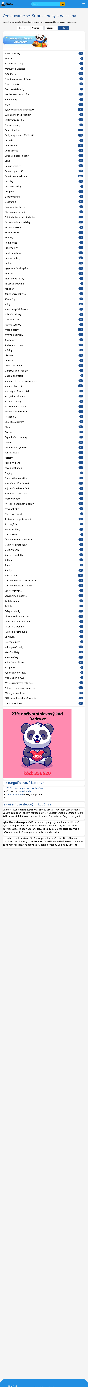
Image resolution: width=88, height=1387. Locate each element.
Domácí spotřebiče (43, 171)
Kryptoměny (43, 339)
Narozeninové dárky (43, 406)
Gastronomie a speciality (43, 222)
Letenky (43, 360)
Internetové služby (43, 278)
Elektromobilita (43, 196)
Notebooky (43, 416)
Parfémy (43, 457)
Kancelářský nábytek (43, 293)
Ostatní (43, 442)
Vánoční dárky (43, 652)
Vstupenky (43, 667)
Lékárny (43, 355)
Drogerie (43, 191)
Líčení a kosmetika (43, 365)
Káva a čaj (43, 299)
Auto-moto (43, 73)
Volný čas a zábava (43, 662)
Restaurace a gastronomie (43, 519)
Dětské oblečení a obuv (43, 155)
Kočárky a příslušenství (43, 309)
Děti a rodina (43, 145)
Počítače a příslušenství (43, 483)
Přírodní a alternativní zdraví (43, 503)
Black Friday (43, 99)
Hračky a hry (43, 247)
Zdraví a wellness (43, 703)
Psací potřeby (43, 508)
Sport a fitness (43, 575)
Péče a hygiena (43, 462)
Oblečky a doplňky (43, 421)
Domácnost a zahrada (43, 176)
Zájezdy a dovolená (43, 693)
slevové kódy (24, 791)
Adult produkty (43, 53)
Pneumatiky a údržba (43, 478)
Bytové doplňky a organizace (43, 109)
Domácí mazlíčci (43, 165)
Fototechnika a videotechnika (43, 217)
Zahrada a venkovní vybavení (43, 688)
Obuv (43, 427)
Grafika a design (43, 227)
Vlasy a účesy (43, 657)
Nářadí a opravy (43, 401)
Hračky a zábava (43, 253)
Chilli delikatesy (43, 125)
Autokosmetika (43, 84)
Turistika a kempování (43, 631)
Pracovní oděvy (43, 498)
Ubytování (43, 636)
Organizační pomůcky (43, 437)
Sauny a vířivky (43, 529)
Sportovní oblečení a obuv (43, 585)
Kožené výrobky (43, 324)
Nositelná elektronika (43, 411)
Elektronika (43, 201)
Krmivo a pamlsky (43, 334)
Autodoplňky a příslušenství (43, 79)
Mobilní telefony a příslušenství (43, 381)
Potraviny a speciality (43, 493)
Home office (43, 242)
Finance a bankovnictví (43, 207)
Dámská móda (43, 130)
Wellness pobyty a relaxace (43, 682)
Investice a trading (43, 283)
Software (43, 560)
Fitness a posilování (43, 212)
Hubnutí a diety (43, 258)
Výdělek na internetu (43, 672)
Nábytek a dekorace (43, 396)
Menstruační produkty (43, 370)
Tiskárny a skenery (43, 626)
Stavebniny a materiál (43, 595)
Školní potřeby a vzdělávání (43, 539)
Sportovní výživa (43, 590)
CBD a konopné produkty (43, 114)
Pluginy (43, 473)
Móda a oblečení (43, 386)
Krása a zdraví (43, 329)
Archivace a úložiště (43, 68)
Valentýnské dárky (43, 647)
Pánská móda (43, 452)
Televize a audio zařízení (43, 621)
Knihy (43, 304)
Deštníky (43, 140)
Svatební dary (43, 601)
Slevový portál (43, 549)
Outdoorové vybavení (43, 447)
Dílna (43, 160)
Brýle (43, 104)
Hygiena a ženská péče (43, 268)
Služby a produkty (43, 555)
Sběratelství (43, 534)
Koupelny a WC (43, 319)
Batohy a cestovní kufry (43, 94)
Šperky (43, 570)
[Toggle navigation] (84, 4)
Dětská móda (43, 150)
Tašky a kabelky (43, 611)
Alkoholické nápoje (43, 63)
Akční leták (43, 58)
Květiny (43, 350)
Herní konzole (43, 232)
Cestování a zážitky (43, 119)
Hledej (63, 28)
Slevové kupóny (14, 794)
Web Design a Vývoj (43, 677)
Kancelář (43, 288)
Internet (43, 273)
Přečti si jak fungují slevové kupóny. (24, 788)
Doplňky (43, 181)
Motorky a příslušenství (43, 391)
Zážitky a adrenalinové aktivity (43, 698)
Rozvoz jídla (43, 524)
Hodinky (43, 237)
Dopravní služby (43, 186)
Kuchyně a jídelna (43, 345)
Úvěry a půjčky (43, 641)
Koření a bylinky (43, 314)
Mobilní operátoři (43, 375)
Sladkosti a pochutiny (43, 544)
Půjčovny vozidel (43, 513)
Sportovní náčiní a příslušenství (43, 580)
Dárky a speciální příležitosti (43, 135)
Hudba (43, 263)
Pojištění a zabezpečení (43, 488)
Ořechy (43, 432)
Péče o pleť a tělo (43, 467)
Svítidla (43, 606)
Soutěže (43, 565)
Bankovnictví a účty (43, 89)
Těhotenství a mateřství (43, 616)
